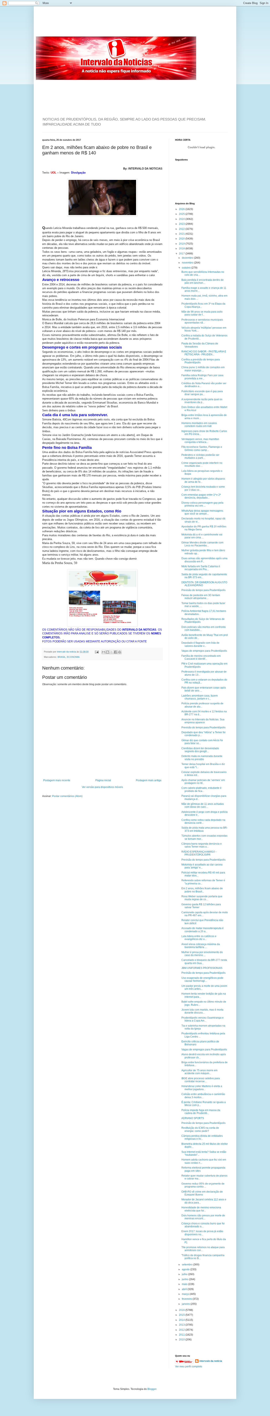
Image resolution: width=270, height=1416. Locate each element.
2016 (182, 1310)
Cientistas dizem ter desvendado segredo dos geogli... (200, 750)
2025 (182, 214)
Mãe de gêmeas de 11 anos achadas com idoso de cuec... (202, 805)
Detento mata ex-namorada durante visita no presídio (201, 758)
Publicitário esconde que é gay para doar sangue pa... (202, 393)
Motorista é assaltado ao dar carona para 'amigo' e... (202, 866)
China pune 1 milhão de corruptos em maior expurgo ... (203, 369)
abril (185, 1289)
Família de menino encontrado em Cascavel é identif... (201, 657)
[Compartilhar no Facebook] (115, 652)
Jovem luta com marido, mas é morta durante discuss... (202, 1011)
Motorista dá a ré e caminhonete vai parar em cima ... (201, 536)
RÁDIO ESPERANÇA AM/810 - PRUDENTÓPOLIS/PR (198, 853)
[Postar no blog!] (107, 652)
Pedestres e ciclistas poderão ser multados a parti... (200, 456)
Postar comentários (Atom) (67, 796)
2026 (182, 209)
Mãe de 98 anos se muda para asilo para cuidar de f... (202, 313)
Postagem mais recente (56, 780)
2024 (182, 219)
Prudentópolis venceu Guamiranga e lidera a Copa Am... (202, 1019)
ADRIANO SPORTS (192, 1118)
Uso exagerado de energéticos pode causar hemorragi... (202, 979)
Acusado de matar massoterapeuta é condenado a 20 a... (202, 930)
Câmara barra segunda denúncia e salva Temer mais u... (201, 845)
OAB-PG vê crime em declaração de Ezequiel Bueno (202, 1193)
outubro (186, 267)
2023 (182, 223)
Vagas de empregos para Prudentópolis (204, 650)
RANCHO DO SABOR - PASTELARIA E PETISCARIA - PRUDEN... (203, 353)
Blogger (151, 1389)
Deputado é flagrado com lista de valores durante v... (200, 644)
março (186, 1294)
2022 (182, 228)
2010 (182, 1339)
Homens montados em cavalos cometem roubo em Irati (199, 425)
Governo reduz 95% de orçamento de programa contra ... (202, 1185)
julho (185, 1274)
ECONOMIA (73, 657)
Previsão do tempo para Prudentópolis (203, 590)
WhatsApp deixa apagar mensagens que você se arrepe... (202, 512)
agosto (186, 1269)
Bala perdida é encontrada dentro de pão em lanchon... (202, 281)
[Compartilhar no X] (111, 652)
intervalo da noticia (67, 651)
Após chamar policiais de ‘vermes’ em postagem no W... (203, 782)
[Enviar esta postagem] (96, 651)
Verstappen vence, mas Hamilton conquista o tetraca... (200, 441)
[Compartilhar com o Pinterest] (119, 652)
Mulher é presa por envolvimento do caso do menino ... (202, 954)
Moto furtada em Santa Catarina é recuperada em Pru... (200, 568)
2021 (182, 233)
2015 (182, 1314)
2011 (182, 1334)
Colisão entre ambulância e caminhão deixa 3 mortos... (203, 1096)
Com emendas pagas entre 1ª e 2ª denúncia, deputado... (201, 496)
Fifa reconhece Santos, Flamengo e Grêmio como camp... (201, 448)
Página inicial (103, 780)
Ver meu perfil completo (188, 1366)
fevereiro (187, 1298)
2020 (182, 238)
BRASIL (62, 657)
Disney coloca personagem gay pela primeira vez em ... (202, 504)
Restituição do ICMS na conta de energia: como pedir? (200, 1129)
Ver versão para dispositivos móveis (102, 787)
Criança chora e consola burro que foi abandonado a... (203, 1225)
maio (185, 1284)
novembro (188, 262)
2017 (182, 253)
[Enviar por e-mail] (103, 652)
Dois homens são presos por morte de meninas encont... (203, 1217)
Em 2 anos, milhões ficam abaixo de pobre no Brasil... (202, 890)
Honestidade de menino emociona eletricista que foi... (201, 1209)
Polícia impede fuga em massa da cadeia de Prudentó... (200, 1112)
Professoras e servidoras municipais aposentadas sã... (202, 321)
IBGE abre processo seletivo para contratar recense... (200, 1080)
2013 (182, 1324)
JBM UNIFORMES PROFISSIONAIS (201, 968)
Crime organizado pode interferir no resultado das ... (201, 464)
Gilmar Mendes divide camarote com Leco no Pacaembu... (202, 544)
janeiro (186, 1303)
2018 (182, 248)
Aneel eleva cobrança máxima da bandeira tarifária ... (200, 946)
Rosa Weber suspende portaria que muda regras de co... (201, 898)
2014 (182, 1319)
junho (185, 1279)
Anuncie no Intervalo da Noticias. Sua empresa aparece (202, 721)
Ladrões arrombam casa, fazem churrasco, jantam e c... (199, 697)
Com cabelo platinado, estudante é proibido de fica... (201, 789)
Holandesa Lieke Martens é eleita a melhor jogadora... (201, 1088)
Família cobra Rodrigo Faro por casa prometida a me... (202, 377)
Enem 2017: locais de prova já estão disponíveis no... (202, 1233)
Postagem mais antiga (148, 780)
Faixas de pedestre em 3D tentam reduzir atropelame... (200, 597)
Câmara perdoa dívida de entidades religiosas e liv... (202, 1137)
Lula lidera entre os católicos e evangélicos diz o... (198, 938)
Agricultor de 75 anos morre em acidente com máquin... (199, 1072)
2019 (182, 243)
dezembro (188, 257)
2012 (182, 1329)
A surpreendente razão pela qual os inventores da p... (201, 401)
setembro (187, 1264)
